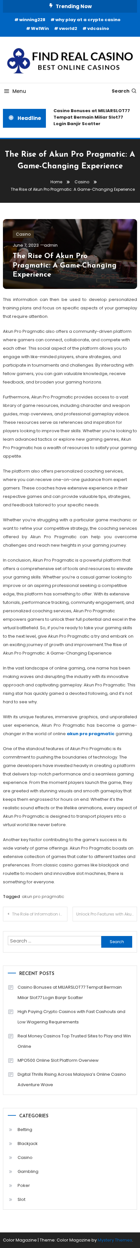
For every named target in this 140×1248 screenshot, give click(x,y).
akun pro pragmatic (43, 896)
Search (121, 91)
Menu (19, 91)
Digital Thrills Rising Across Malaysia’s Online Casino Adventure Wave (72, 1079)
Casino (23, 234)
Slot (21, 1199)
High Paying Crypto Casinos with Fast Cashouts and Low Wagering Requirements (71, 1016)
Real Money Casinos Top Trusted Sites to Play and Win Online (74, 1041)
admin (51, 245)
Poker (24, 1185)
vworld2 (68, 28)
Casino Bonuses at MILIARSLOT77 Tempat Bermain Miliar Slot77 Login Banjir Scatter (90, 117)
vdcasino (98, 28)
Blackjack (28, 1143)
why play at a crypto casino (87, 20)
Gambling (28, 1171)
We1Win (40, 28)
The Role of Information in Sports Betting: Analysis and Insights (39, 914)
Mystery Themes (115, 1240)
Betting (25, 1129)
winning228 (32, 20)
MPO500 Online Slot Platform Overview (58, 1060)
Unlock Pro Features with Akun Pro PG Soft (106, 914)
